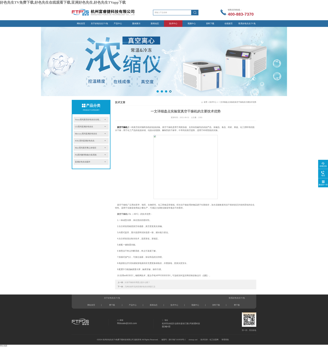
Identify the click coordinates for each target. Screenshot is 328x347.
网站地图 (3, 346)
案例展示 (136, 23)
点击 (105, 120)
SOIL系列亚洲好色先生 (85, 141)
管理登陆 (225, 340)
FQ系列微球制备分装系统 (86, 155)
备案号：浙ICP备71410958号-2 (173, 340)
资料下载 (210, 23)
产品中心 (118, 23)
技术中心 (173, 23)
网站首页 (81, 23)
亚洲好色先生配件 (82, 162)
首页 (205, 102)
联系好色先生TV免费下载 (247, 24)
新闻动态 (155, 23)
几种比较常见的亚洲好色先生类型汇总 (140, 287)
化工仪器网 (213, 340)
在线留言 (228, 23)
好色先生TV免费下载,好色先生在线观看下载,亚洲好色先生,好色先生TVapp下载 (63, 2)
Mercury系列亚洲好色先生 (86, 134)
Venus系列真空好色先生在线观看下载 (91, 120)
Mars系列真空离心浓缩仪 (85, 148)
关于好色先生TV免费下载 (99, 24)
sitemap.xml (193, 340)
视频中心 (192, 23)
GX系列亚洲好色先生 (84, 127)
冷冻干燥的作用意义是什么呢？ (137, 282)
